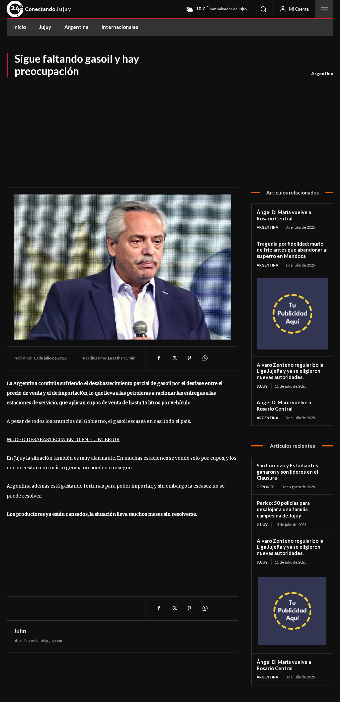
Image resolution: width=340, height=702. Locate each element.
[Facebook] (158, 358)
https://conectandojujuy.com (38, 640)
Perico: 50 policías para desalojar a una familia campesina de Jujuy (283, 509)
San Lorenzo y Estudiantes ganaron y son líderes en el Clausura (287, 471)
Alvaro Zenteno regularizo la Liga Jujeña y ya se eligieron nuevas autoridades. (290, 371)
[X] (174, 358)
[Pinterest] (189, 358)
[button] (263, 9)
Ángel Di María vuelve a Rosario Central (284, 215)
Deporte (265, 487)
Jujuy (262, 386)
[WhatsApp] (204, 358)
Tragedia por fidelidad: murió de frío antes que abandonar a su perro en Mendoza (291, 250)
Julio (20, 631)
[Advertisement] (170, 127)
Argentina (322, 73)
